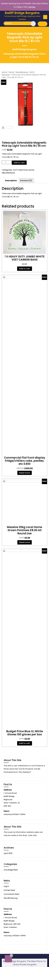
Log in (6, 886)
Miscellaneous (22, 72)
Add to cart (19, 162)
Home (4, 72)
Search (31, 23)
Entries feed (9, 890)
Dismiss (31, 7)
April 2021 (8, 853)
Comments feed (11, 894)
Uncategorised (10, 869)
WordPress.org (10, 898)
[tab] (11, 180)
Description (11, 180)
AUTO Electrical (20, 170)
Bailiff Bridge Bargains (22, 13)
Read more (24, 472)
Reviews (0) (26, 180)
